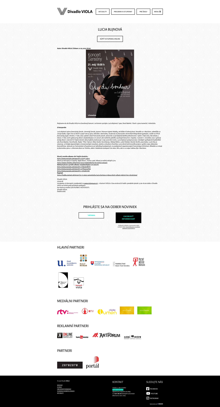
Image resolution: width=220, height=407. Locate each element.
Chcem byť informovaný (128, 217)
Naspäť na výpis (61, 191)
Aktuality (102, 12)
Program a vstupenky (123, 12)
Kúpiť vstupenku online (110, 39)
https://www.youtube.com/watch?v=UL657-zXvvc (73, 159)
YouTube (154, 394)
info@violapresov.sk (117, 390)
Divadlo (66, 381)
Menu (156, 12)
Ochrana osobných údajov (66, 391)
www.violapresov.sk (91, 183)
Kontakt (60, 385)
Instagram (154, 398)
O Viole (59, 387)
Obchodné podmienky (64, 389)
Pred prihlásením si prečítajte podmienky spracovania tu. (131, 227)
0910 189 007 (118, 394)
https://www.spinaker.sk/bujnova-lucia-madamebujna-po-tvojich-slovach (82, 163)
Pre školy (143, 12)
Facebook (154, 389)
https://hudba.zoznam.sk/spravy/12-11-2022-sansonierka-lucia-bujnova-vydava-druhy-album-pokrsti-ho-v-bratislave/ (97, 175)
